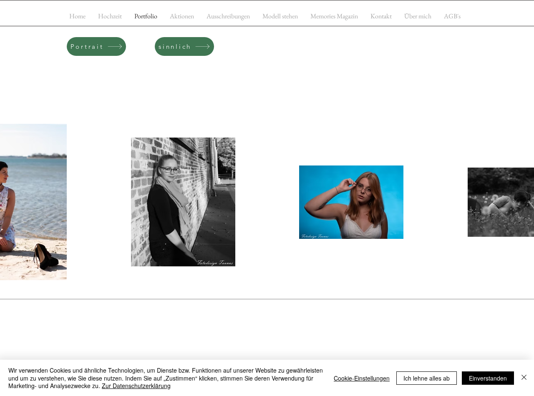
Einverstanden (488, 378)
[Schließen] (524, 377)
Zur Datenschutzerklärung (136, 385)
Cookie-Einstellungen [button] (362, 378)
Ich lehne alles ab (426, 378)
